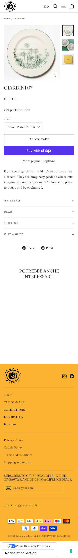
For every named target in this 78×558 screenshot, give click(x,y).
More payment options (39, 161)
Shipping (11, 223)
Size (7, 119)
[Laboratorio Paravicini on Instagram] (64, 375)
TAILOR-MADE (14, 402)
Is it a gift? (14, 234)
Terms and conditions (18, 455)
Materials (12, 200)
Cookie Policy (13, 447)
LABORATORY (14, 417)
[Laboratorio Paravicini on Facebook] (72, 375)
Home (7, 18)
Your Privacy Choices (33, 546)
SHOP (8, 395)
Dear (8, 211)
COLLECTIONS (14, 410)
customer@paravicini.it (20, 505)
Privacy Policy (13, 440)
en (46, 7)
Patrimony (11, 424)
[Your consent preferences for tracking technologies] (71, 551)
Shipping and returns (18, 462)
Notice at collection (21, 553)
